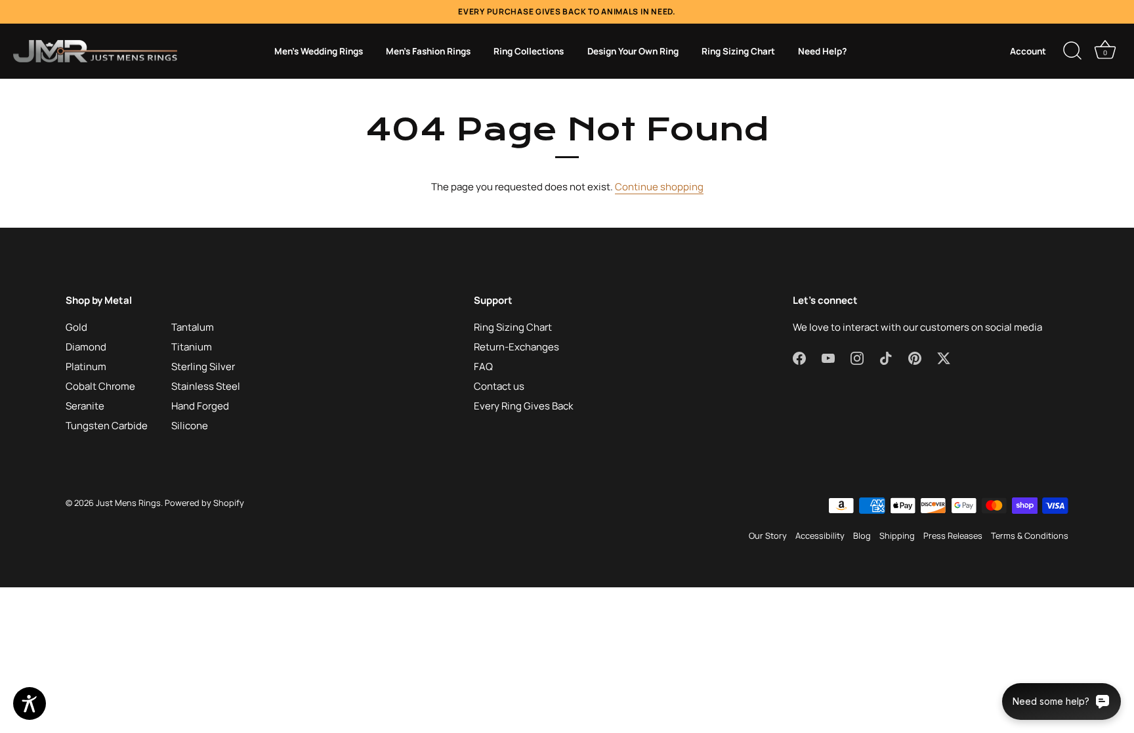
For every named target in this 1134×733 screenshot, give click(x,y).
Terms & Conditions (1029, 535)
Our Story (768, 535)
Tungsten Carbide (107, 425)
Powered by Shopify (204, 503)
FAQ (483, 366)
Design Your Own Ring (633, 51)
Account (1028, 51)
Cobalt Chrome (100, 386)
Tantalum (192, 327)
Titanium (191, 347)
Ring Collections (529, 51)
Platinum (86, 366)
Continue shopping (659, 187)
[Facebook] (799, 357)
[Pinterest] (914, 357)
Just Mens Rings (128, 503)
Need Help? (822, 51)
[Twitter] (943, 357)
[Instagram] (857, 357)
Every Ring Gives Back (523, 406)
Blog (862, 535)
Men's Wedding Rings (318, 51)
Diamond (86, 347)
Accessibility (820, 535)
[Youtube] (828, 357)
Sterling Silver (203, 366)
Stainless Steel (205, 386)
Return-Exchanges (516, 347)
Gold (76, 327)
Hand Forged (200, 406)
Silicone (189, 425)
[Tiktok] (885, 357)
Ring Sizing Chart (738, 51)
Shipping (897, 535)
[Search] (1072, 51)
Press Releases (952, 535)
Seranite (85, 406)
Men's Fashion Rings (428, 51)
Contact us (499, 386)
